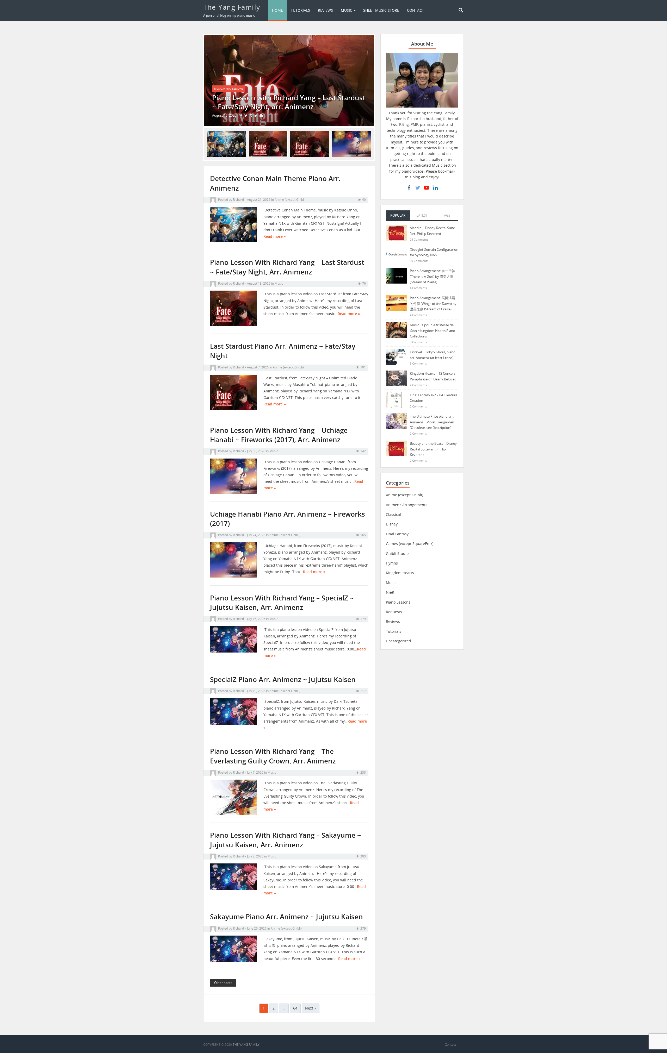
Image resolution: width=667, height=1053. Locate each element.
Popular (397, 215)
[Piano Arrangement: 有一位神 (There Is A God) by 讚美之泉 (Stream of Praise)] (396, 275)
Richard (238, 199)
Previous (196, 80)
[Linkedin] (435, 188)
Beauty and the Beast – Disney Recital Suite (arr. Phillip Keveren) (433, 449)
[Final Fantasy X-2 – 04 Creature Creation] (396, 399)
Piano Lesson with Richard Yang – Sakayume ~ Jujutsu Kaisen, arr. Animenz (285, 840)
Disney (392, 524)
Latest (422, 215)
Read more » (274, 236)
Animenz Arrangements (406, 504)
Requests (394, 611)
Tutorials (300, 10)
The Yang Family (231, 7)
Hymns (392, 563)
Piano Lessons (233, 88)
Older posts (223, 982)
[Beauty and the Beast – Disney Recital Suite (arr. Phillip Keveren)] (396, 448)
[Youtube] (426, 188)
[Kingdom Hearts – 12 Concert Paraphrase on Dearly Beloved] (396, 377)
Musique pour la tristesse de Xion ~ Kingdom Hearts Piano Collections (432, 331)
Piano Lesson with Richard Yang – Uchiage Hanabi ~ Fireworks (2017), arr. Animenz (279, 435)
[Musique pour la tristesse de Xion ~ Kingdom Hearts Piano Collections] (396, 329)
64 (295, 1008)
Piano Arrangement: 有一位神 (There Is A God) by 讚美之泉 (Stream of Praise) (432, 276)
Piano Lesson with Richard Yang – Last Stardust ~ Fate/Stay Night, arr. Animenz (287, 267)
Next (382, 80)
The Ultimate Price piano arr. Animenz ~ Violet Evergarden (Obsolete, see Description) (432, 422)
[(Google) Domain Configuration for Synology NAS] (396, 254)
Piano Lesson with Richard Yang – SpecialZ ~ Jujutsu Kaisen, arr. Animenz (282, 602)
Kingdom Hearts (400, 572)
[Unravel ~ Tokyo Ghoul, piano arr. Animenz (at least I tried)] (396, 356)
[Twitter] (418, 188)
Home (277, 10)
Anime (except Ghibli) (290, 199)
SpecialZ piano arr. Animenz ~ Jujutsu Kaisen (283, 679)
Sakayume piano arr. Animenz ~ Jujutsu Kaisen (286, 916)
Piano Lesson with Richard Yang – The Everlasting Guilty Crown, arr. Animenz (273, 756)
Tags (446, 215)
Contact (415, 10)
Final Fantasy (397, 533)
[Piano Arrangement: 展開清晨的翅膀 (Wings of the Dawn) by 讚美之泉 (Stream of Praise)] (396, 302)
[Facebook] (409, 188)
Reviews (325, 10)
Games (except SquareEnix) (409, 543)
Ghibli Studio (397, 553)
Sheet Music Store (381, 10)
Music (346, 10)
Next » (310, 1008)
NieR (390, 592)
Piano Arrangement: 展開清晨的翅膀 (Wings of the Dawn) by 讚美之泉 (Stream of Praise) (433, 303)
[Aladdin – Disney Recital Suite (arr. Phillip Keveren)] (396, 232)
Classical (393, 514)
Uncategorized (398, 640)
